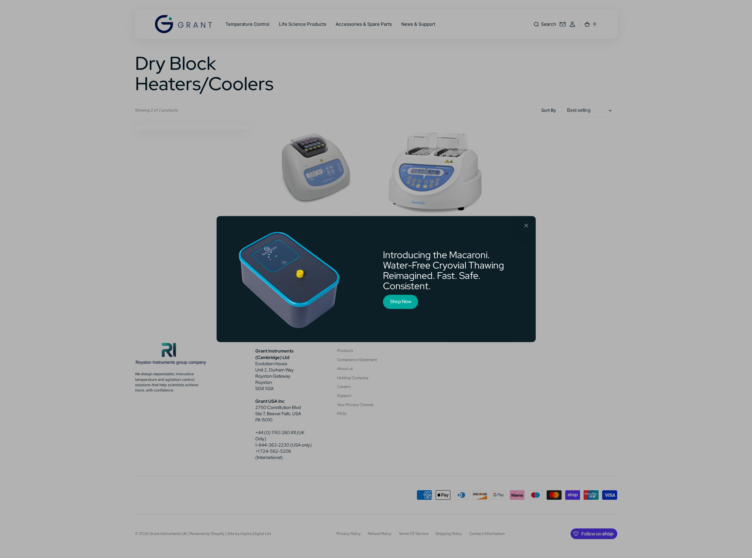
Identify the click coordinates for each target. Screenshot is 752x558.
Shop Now (400, 301)
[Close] (526, 225)
